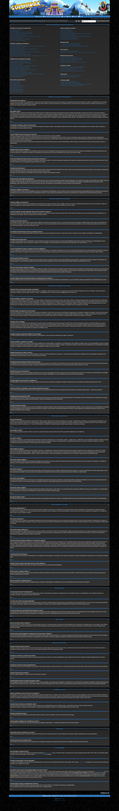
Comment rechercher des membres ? (68, 60)
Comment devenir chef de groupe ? (67, 34)
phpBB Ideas (82, 762)
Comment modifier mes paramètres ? (18, 44)
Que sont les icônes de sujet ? (16, 91)
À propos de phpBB (39, 754)
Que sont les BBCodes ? (15, 81)
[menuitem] (45, 16)
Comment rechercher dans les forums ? (68, 56)
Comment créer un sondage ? (16, 64)
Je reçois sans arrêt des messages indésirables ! (70, 44)
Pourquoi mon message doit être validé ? (18, 75)
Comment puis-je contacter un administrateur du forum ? (72, 85)
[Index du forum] (59, 7)
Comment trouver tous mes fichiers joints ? (69, 76)
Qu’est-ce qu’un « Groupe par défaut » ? (69, 37)
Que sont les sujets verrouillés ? (17, 90)
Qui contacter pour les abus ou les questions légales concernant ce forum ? (76, 84)
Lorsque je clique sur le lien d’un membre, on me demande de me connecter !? (28, 55)
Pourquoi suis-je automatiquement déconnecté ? (20, 38)
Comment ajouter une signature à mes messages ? (21, 62)
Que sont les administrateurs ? (66, 29)
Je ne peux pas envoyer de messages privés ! (70, 43)
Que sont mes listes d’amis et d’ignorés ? (69, 50)
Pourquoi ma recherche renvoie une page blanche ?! (71, 59)
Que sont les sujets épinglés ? (16, 89)
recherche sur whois (99, 771)
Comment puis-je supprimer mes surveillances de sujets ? (72, 70)
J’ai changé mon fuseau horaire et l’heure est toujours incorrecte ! (24, 49)
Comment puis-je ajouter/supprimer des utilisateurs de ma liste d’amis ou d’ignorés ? (78, 52)
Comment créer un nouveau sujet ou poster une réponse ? (22, 60)
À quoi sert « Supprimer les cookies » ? (18, 40)
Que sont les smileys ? (15, 83)
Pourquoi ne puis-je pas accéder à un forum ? (20, 68)
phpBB (88, 242)
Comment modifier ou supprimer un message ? (20, 61)
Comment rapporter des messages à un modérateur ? (21, 72)
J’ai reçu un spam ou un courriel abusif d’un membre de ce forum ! (74, 46)
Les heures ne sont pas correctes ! (17, 47)
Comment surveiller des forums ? (67, 69)
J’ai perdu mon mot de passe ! (16, 37)
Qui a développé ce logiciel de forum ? (68, 81)
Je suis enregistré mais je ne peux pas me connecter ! (21, 33)
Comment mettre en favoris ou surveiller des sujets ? (71, 68)
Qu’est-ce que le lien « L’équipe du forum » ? (69, 38)
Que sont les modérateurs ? (66, 30)
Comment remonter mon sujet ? (17, 76)
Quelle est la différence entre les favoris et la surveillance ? (72, 66)
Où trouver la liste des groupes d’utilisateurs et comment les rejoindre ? (75, 33)
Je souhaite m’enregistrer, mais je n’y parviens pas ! (21, 32)
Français (86, 21)
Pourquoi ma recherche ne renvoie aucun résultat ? (71, 58)
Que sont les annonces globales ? (17, 86)
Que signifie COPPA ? (15, 30)
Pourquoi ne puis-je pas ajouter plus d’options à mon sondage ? (23, 65)
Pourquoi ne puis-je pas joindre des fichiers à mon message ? (23, 69)
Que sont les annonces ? (15, 87)
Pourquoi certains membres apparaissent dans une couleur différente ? (75, 36)
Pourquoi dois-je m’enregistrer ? (17, 29)
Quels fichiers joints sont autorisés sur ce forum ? (70, 75)
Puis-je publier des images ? (16, 85)
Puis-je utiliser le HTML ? (15, 82)
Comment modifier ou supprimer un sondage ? (20, 67)
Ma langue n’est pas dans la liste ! (17, 50)
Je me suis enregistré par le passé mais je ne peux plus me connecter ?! (25, 36)
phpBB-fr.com (62, 798)
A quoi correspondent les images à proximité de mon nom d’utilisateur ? (25, 51)
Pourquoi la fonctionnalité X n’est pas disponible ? (70, 82)
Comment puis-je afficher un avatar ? (18, 53)
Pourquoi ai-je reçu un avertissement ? (18, 71)
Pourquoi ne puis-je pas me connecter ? (18, 34)
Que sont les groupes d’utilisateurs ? (68, 32)
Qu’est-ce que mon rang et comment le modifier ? (20, 54)
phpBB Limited (48, 752)
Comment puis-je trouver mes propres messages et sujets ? (73, 62)
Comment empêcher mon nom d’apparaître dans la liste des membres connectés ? (27, 46)
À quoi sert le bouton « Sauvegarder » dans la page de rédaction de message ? (27, 73)
